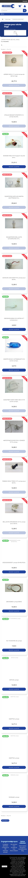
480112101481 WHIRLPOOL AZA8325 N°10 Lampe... (14, 441)
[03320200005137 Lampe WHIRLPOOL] (14, 549)
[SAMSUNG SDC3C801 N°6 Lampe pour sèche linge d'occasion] (14, 264)
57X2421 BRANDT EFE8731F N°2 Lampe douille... (14, 115)
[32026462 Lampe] (14, 783)
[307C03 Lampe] (14, 666)
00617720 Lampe (14, 719)
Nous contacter (14, 850)
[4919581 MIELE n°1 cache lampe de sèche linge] (14, 61)
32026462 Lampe (14, 797)
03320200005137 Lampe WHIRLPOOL (14, 562)
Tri (1, 45)
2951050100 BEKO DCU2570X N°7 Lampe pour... (14, 319)
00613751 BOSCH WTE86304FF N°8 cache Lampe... (14, 359)
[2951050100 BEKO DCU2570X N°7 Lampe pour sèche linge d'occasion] (14, 305)
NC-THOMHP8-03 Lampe (14, 641)
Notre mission (22, 846)
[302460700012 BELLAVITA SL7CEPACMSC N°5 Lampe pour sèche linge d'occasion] (14, 223)
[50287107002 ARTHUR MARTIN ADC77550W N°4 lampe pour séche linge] (14, 183)
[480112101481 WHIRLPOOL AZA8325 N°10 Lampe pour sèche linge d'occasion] (14, 427)
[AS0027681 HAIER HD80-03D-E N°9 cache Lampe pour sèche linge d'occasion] (14, 386)
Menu (2, 14)
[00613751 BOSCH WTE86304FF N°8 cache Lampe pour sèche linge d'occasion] (14, 345)
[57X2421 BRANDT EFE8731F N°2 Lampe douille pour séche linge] (14, 101)
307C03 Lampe (14, 680)
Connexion (25, 1)
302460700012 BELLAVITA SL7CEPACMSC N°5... (14, 237)
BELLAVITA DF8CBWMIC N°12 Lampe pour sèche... (14, 522)
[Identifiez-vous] (25, 6)
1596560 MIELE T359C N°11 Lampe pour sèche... (14, 482)
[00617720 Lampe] (14, 705)
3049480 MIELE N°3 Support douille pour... (14, 156)
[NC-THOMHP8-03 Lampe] (14, 627)
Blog (22, 850)
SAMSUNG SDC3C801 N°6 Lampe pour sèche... (14, 278)
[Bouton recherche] (25, 10)
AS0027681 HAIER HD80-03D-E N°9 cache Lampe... (14, 400)
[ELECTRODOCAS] (8, 6)
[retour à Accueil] (2, 19)
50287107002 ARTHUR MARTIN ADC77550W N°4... (14, 197)
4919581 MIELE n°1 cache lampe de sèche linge (14, 75)
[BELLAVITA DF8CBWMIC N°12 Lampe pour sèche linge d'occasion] (14, 508)
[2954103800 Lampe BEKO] (14, 588)
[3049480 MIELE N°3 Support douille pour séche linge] (14, 142)
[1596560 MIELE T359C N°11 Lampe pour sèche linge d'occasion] (14, 467)
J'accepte (4, 866)
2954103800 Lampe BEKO (14, 601)
